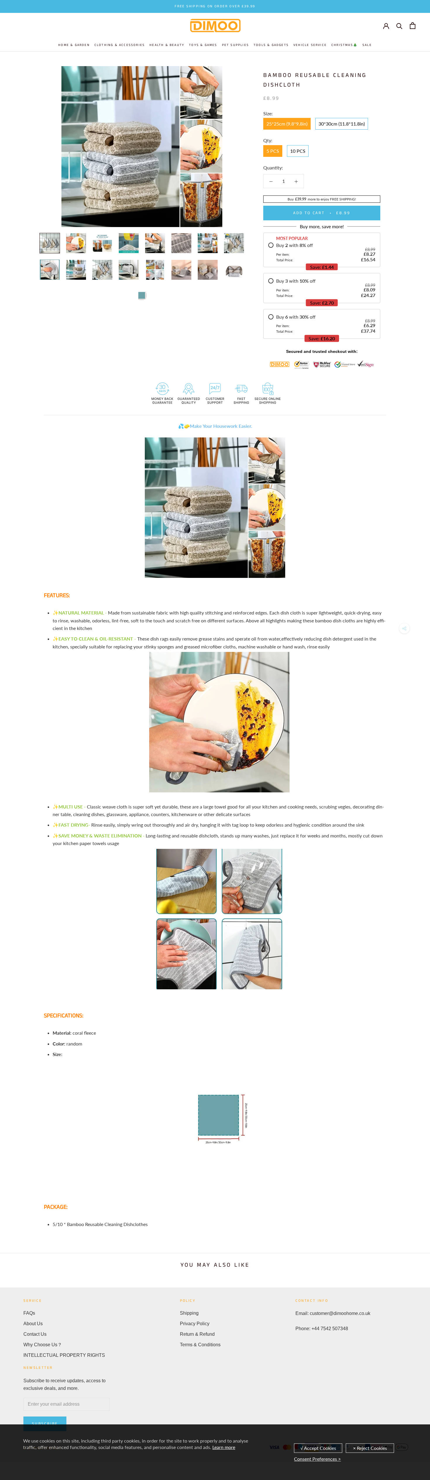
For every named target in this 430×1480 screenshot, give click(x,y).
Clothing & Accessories (119, 45)
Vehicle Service (310, 45)
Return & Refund (197, 1334)
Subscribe (45, 1424)
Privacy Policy (194, 1323)
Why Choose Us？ (42, 1344)
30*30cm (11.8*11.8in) (342, 123)
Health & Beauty (166, 45)
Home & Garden (74, 45)
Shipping (189, 1313)
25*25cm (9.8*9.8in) (286, 123)
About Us (33, 1323)
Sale (367, 45)
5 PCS (272, 151)
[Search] (399, 26)
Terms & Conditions (200, 1344)
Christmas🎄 (344, 45)
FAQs (29, 1313)
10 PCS (297, 151)
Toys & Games (203, 45)
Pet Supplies (235, 45)
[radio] (321, 252)
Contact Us (35, 1334)
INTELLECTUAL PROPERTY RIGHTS (64, 1355)
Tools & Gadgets (271, 45)
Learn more (223, 1447)
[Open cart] (412, 25)
